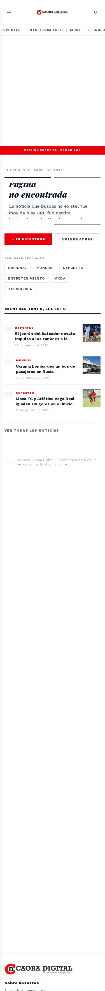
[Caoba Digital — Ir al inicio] (52, 12)
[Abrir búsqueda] (96, 12)
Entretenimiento (45, 30)
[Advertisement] (52, 90)
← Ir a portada (28, 239)
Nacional (17, 268)
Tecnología (20, 289)
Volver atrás (77, 239)
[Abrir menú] (8, 12)
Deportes (73, 268)
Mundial (44, 268)
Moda (75, 30)
